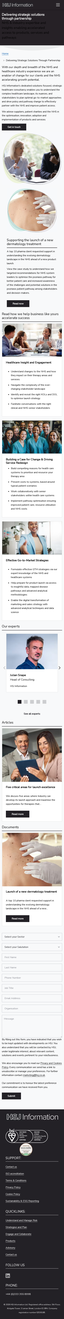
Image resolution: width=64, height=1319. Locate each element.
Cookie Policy (13, 1194)
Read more (20, 814)
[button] (60, 667)
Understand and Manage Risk (21, 1220)
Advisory (10, 1247)
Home (5, 53)
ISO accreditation (15, 1173)
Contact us (11, 1167)
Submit (11, 1096)
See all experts (32, 713)
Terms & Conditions (16, 1180)
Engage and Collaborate (18, 1234)
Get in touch (14, 127)
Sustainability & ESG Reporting (22, 1201)
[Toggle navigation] (58, 5)
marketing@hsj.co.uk (34, 1075)
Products (10, 1241)
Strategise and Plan (16, 1227)
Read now (18, 303)
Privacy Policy (13, 1187)
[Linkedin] (9, 1276)
